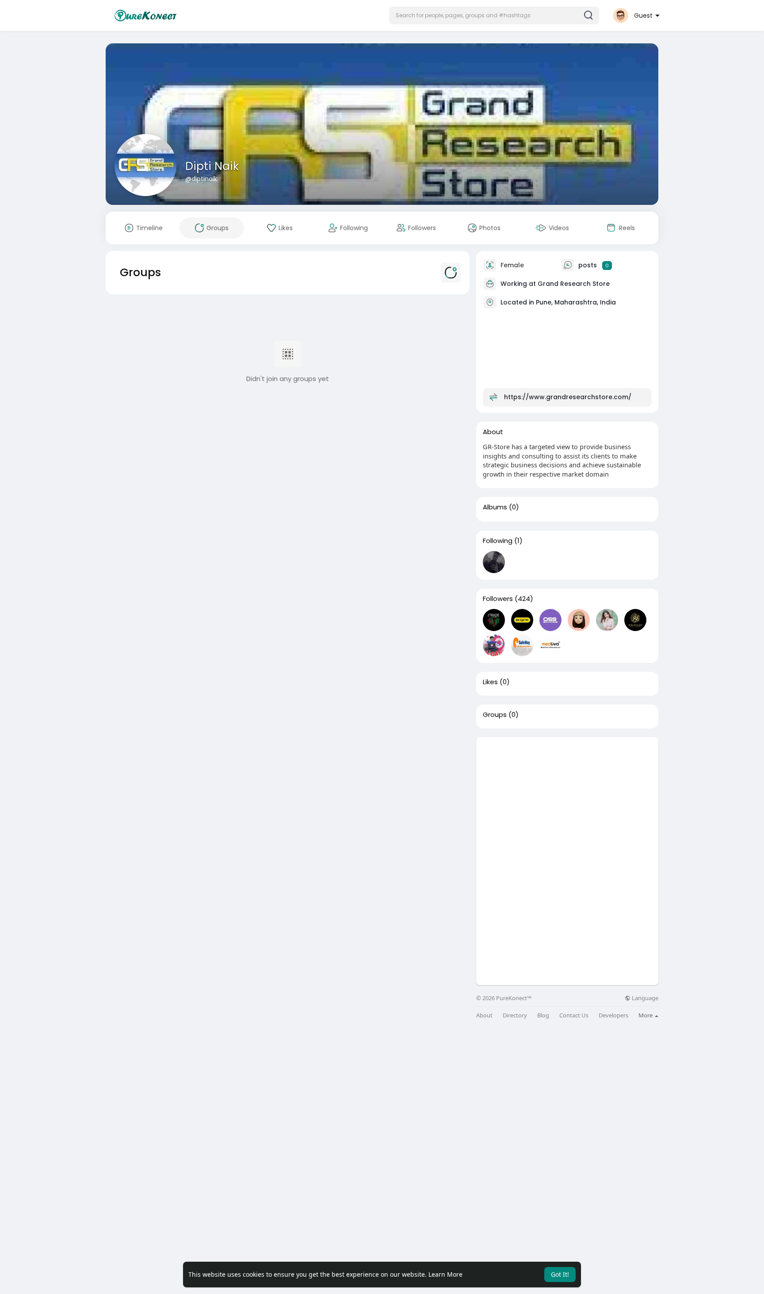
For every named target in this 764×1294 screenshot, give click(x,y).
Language (644, 998)
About (484, 1015)
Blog (543, 1015)
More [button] (646, 1015)
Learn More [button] (445, 1274)
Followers (498, 598)
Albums (495, 507)
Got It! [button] (560, 1274)
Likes (490, 682)
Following (497, 540)
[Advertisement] (567, 799)
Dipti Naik (212, 166)
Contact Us (573, 1015)
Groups (495, 714)
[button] (494, 15)
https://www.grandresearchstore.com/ (567, 397)
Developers (613, 1015)
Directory (515, 1015)
